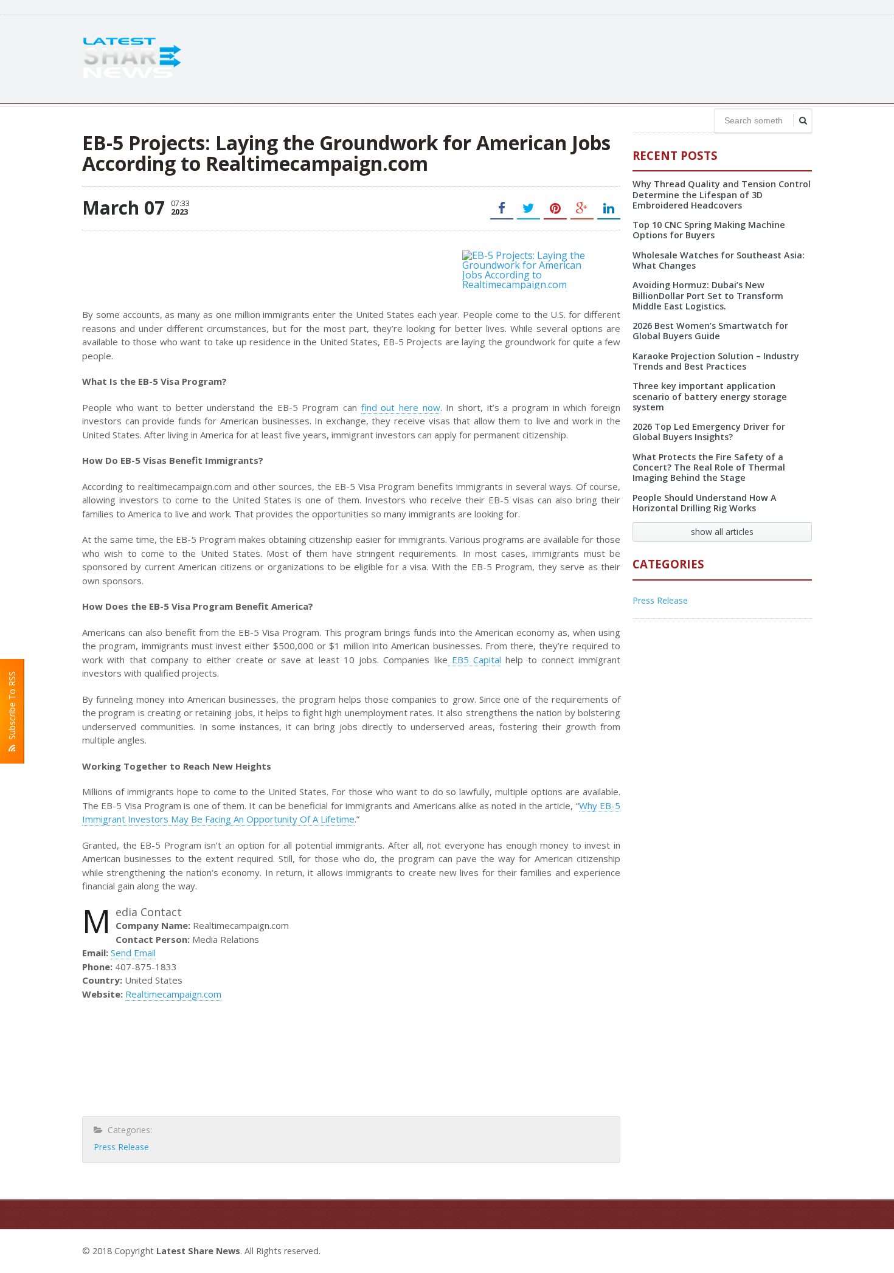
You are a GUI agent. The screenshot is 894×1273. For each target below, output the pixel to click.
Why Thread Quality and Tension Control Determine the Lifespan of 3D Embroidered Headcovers (721, 194)
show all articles (722, 531)
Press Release (121, 1147)
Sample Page (782, 1249)
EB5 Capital (475, 660)
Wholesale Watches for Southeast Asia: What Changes (718, 260)
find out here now (400, 407)
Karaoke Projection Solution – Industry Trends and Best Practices (715, 361)
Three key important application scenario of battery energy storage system (709, 396)
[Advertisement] (590, 57)
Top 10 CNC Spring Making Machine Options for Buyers (708, 230)
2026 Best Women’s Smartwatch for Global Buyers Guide (710, 331)
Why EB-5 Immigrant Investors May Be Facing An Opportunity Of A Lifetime (351, 812)
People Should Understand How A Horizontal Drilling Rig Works (704, 503)
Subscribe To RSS (12, 708)
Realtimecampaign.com (173, 994)
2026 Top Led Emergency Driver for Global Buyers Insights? (708, 432)
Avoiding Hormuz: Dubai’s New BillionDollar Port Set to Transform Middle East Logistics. (707, 295)
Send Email (133, 953)
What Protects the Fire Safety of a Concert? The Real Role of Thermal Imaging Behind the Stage (708, 467)
